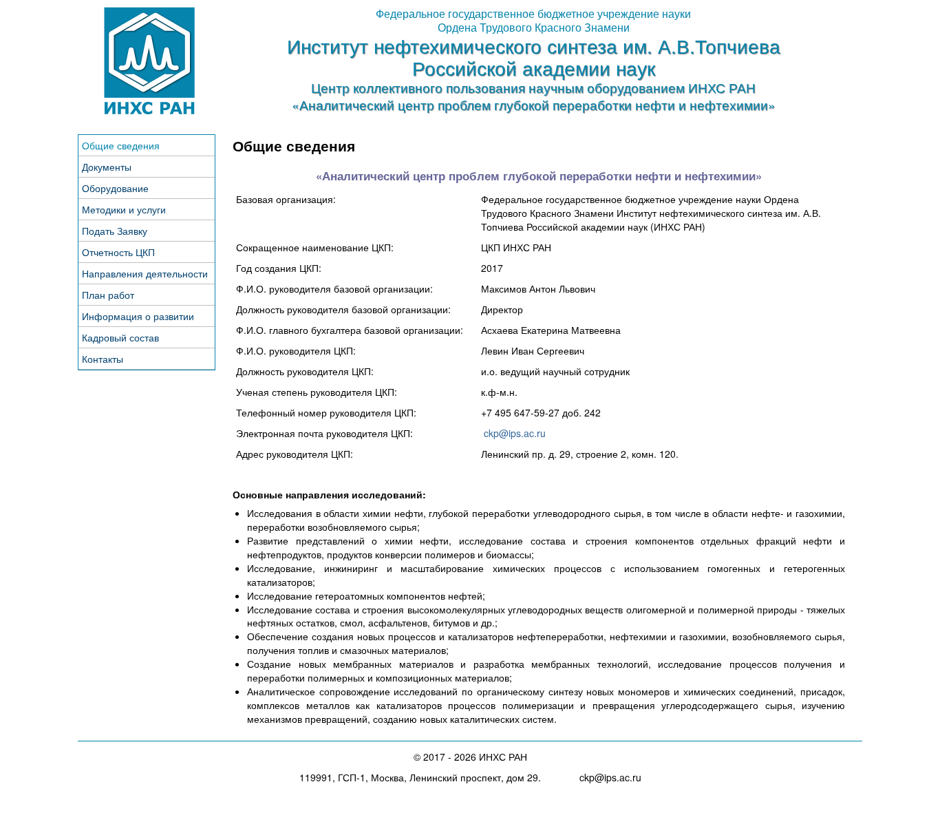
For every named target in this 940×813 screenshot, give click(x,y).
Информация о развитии (138, 316)
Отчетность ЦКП (118, 252)
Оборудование (115, 188)
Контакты (102, 359)
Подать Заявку (114, 230)
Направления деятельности (145, 273)
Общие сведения (121, 145)
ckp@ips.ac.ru (515, 433)
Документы (106, 166)
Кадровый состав (120, 337)
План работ (108, 295)
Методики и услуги (124, 209)
